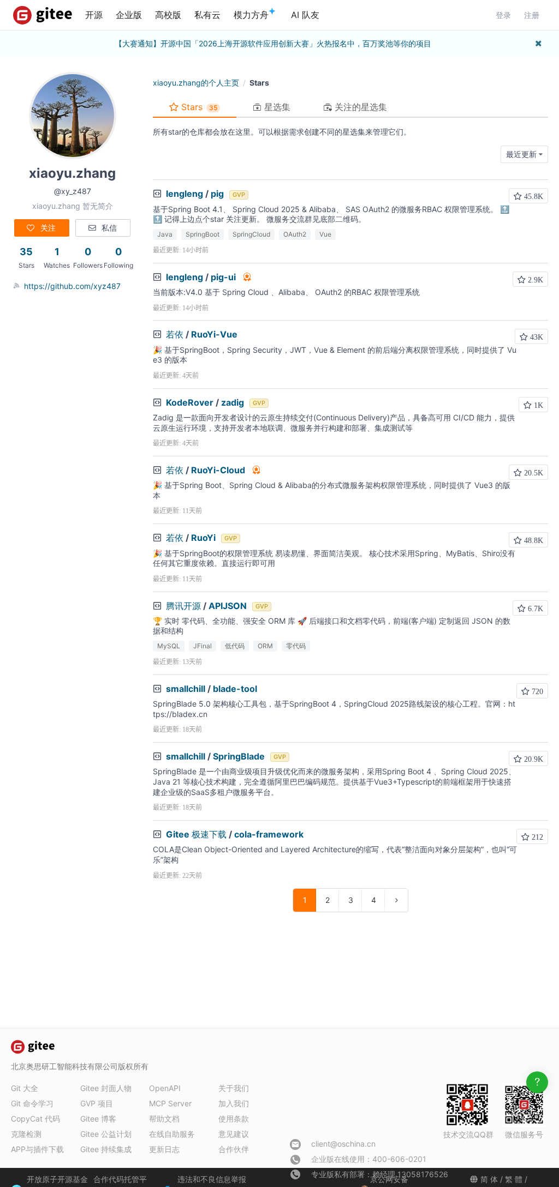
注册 (531, 15)
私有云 (207, 14)
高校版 (168, 14)
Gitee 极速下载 (196, 834)
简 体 (489, 1179)
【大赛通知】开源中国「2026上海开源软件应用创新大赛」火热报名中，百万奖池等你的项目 (273, 43)
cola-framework (269, 834)
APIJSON (228, 605)
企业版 (129, 14)
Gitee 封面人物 (106, 1088)
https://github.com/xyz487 (72, 286)
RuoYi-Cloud (218, 470)
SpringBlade (239, 756)
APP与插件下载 (37, 1149)
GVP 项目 (96, 1103)
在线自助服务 (172, 1133)
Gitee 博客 (98, 1118)
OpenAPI (165, 1088)
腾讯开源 (183, 605)
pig (217, 193)
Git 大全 (24, 1088)
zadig (232, 402)
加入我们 (233, 1103)
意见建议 (233, 1133)
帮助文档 (164, 1118)
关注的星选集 (359, 106)
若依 (174, 334)
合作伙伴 (233, 1149)
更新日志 (164, 1149)
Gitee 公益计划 (106, 1133)
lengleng (184, 193)
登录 (503, 15)
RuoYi (203, 537)
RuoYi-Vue (214, 334)
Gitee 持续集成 (106, 1149)
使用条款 (233, 1118)
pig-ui (223, 277)
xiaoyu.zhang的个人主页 (196, 82)
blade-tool (235, 688)
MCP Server (170, 1103)
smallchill (185, 688)
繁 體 (513, 1179)
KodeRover (189, 402)
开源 (94, 14)
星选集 (275, 106)
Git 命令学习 (32, 1103)
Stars (198, 106)
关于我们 (233, 1088)
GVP (239, 194)
